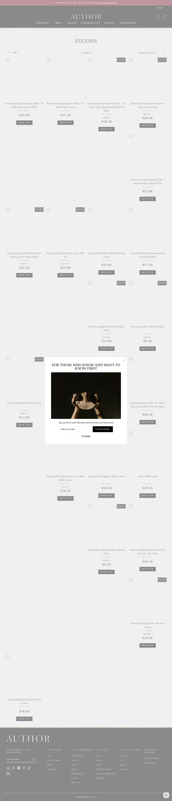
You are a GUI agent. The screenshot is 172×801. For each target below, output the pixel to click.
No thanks (86, 436)
